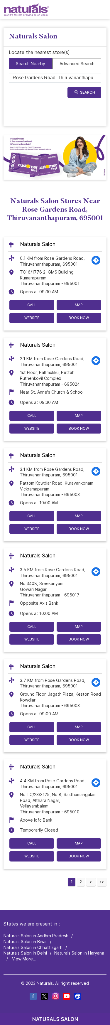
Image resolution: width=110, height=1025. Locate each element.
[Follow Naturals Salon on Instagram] (55, 997)
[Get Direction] (96, 263)
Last (101, 882)
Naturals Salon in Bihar (25, 941)
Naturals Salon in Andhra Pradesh (36, 935)
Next (91, 882)
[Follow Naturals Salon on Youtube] (66, 997)
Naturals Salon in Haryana (79, 952)
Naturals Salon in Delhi (25, 952)
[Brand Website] (77, 997)
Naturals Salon (37, 244)
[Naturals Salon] (27, 9)
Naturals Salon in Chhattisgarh (33, 947)
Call (31, 305)
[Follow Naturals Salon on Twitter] (44, 997)
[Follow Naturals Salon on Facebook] (32, 997)
